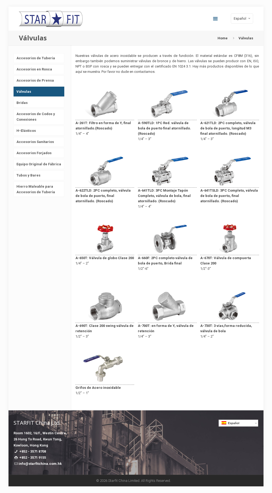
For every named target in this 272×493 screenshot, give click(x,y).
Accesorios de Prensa (35, 80)
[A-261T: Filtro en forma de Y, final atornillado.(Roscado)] (104, 117)
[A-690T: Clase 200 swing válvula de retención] (104, 320)
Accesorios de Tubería (35, 58)
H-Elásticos (26, 131)
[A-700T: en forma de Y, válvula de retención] (167, 320)
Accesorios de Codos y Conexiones (35, 116)
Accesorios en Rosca (34, 69)
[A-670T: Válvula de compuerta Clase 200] (229, 252)
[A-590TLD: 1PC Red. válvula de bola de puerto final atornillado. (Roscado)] (167, 117)
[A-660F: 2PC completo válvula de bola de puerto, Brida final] (167, 252)
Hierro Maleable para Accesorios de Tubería (35, 189)
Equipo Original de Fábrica (38, 164)
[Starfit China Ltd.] (51, 19)
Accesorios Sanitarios (35, 142)
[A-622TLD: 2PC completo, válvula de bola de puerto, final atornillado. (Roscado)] (104, 185)
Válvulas (23, 92)
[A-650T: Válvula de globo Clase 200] (104, 252)
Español (232, 423)
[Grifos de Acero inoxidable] (104, 382)
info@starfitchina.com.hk (40, 464)
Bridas (22, 103)
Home (223, 38)
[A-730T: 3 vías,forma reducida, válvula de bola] (229, 320)
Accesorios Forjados (34, 153)
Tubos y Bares (28, 175)
